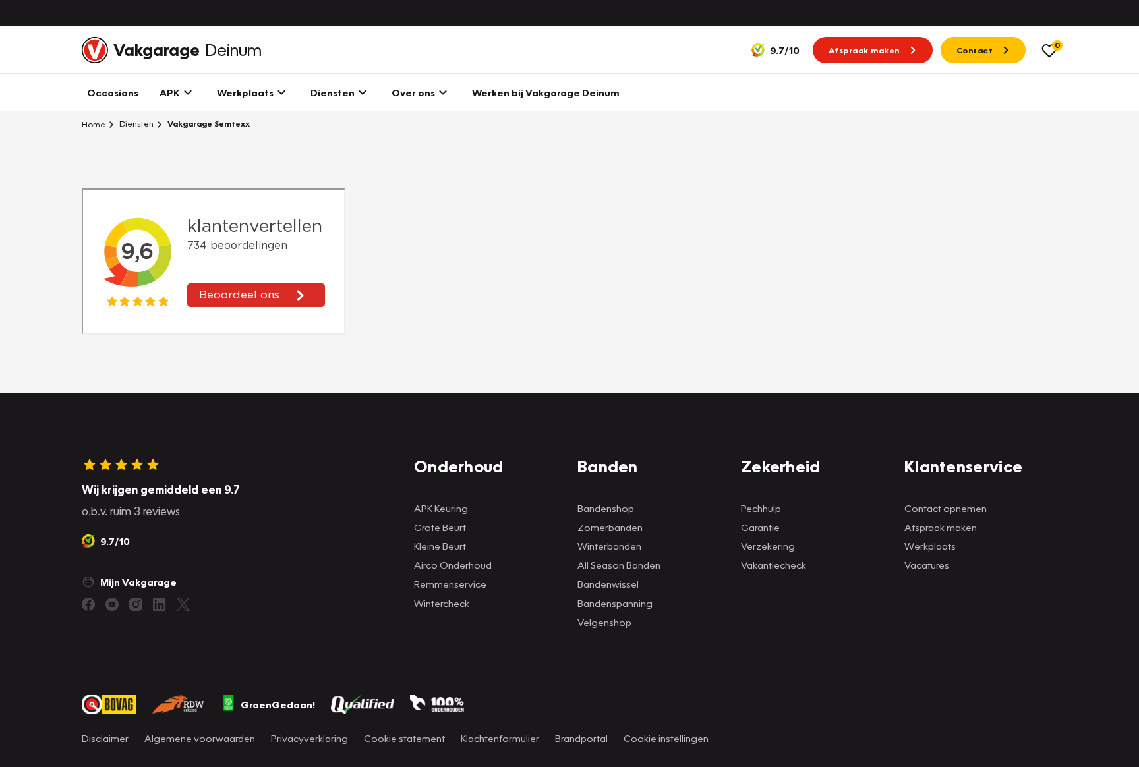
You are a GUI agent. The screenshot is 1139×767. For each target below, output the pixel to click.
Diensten (135, 123)
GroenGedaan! (278, 704)
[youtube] (112, 604)
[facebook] (88, 604)
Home (93, 124)
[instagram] (135, 604)
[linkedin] (159, 604)
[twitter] (183, 604)
